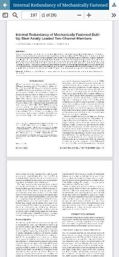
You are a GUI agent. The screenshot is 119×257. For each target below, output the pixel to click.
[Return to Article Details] (5, 5)
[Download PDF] (114, 5)
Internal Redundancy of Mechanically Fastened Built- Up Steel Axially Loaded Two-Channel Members (66, 5)
